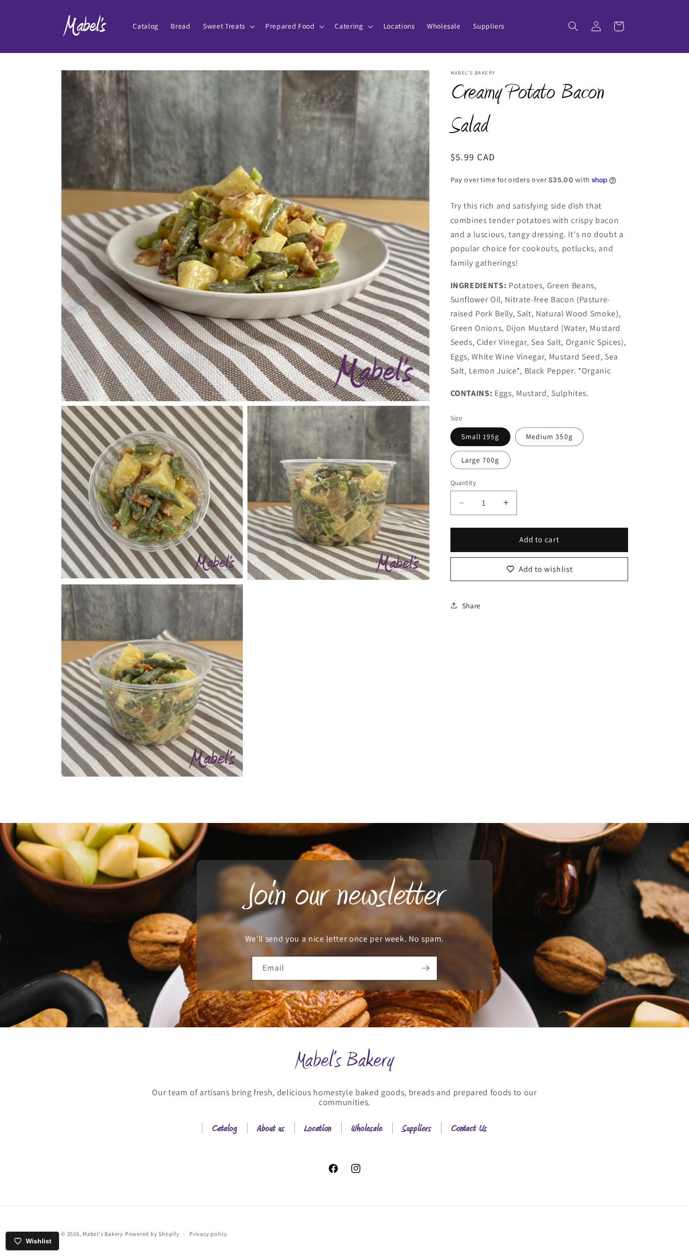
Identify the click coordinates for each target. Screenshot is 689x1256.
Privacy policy (208, 1233)
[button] (228, 26)
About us (271, 1129)
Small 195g (480, 436)
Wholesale (366, 1129)
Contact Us (469, 1129)
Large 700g (480, 459)
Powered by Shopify (152, 1233)
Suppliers (416, 1129)
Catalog (224, 1129)
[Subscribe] (425, 968)
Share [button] (471, 605)
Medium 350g (549, 436)
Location (317, 1129)
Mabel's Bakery (102, 1233)
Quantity (463, 482)
